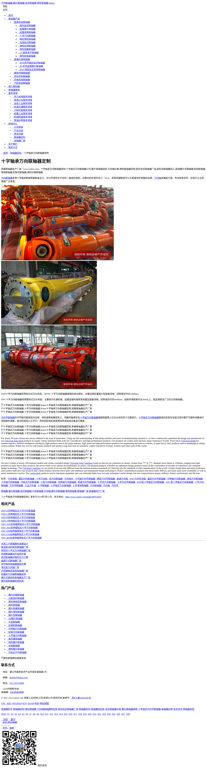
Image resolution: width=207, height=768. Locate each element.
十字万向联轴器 (26, 36)
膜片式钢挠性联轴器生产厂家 (15, 577)
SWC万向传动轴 (138, 479)
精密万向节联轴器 (106, 479)
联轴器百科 (18, 137)
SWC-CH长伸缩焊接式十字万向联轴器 (20, 534)
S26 (118, 714)
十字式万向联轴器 (106, 482)
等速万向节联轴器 (87, 482)
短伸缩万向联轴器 (67, 482)
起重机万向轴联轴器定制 (13, 574)
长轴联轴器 (13, 645)
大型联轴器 (13, 622)
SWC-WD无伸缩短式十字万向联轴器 (19, 527)
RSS (25, 703)
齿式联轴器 (26, 491)
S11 (46, 714)
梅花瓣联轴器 (14, 639)
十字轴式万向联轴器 (149, 417)
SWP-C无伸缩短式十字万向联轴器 (18, 514)
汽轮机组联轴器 (21, 83)
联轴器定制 (18, 709)
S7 (30, 714)
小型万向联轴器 (48, 482)
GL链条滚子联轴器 (28, 52)
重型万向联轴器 (26, 479)
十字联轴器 (43, 485)
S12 (51, 714)
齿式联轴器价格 (113, 709)
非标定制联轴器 (21, 76)
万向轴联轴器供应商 (47, 709)
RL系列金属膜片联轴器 (30, 66)
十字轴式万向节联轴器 (149, 709)
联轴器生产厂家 (97, 491)
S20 (89, 714)
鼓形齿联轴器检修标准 (12, 581)
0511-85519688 (17, 683)
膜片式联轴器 (58, 491)
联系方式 (12, 147)
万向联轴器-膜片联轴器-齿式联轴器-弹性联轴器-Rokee (28, 3)
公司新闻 (17, 127)
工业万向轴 (30, 485)
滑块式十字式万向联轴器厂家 (15, 550)
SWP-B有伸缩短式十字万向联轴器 (18, 517)
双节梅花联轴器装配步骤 (13, 564)
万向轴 (157, 178)
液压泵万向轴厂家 (10, 567)
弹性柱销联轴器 (26, 46)
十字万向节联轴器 (126, 482)
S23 (104, 714)
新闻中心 (12, 124)
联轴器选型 (188, 709)
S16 (70, 714)
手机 (4, 728)
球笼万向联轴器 (195, 479)
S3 (16, 714)
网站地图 (44, 703)
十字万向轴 (41, 479)
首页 (10, 15)
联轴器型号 (6, 709)
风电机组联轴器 (21, 80)
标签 (37, 703)
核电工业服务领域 (22, 100)
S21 (94, 714)
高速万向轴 (122, 479)
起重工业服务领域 (22, 113)
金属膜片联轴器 (26, 29)
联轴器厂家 (82, 491)
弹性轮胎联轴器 (26, 56)
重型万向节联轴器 (156, 479)
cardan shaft (35, 473)
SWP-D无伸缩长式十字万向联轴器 (18, 511)
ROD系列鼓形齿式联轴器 (31, 63)
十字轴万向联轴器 (89, 417)
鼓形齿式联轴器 (26, 25)
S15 (65, 714)
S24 (109, 714)
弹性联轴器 (71, 491)
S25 (113, 714)
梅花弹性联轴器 (26, 39)
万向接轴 (12, 479)
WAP (3, 714)
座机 (11, 728)
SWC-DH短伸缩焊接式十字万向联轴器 (20, 531)
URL (3, 703)
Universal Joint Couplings (81, 463)
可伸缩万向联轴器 (176, 479)
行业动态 (17, 130)
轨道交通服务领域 (22, 107)
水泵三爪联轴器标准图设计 (14, 544)
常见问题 (17, 134)
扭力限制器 (13, 86)
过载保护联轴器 (15, 598)
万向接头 (68, 479)
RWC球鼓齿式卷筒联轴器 (31, 69)
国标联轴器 (30, 709)
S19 (85, 714)
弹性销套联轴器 (26, 49)
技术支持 (177, 709)
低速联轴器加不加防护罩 (13, 554)
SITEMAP (17, 703)
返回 (4, 719)
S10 (42, 714)
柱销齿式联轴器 (26, 42)
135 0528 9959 (17, 692)
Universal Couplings (31, 468)
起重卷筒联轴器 (26, 32)
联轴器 (4, 491)
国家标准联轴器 (21, 22)
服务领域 (12, 93)
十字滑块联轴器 (80, 485)
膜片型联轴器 (14, 615)
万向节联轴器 (8, 417)
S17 (75, 714)
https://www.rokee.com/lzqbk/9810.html (83, 497)
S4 (19, 714)
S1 (8, 714)
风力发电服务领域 (22, 96)
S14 (61, 714)
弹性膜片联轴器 (15, 649)
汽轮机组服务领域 (22, 110)
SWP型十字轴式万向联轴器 (150, 482)
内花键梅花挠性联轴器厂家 (14, 571)
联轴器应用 (167, 709)
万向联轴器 (6, 178)
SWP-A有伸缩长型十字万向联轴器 (18, 521)
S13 (56, 714)
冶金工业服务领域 (22, 103)
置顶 (11, 719)
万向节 (115, 485)
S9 (37, 714)
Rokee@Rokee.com (19, 677)
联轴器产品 (13, 19)
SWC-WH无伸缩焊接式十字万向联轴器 (20, 524)
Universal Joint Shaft (14, 441)
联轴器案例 (13, 90)
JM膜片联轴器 (15, 618)
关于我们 (12, 144)
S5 (23, 714)
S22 (99, 714)
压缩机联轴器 (14, 625)
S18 (80, 714)
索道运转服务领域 (22, 120)
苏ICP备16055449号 (81, 698)
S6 (26, 714)
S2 (12, 714)
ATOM (30, 703)
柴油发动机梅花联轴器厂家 (14, 547)
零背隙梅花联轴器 (16, 601)
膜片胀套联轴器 (15, 608)
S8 (34, 714)
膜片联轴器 (14, 491)
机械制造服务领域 (22, 117)
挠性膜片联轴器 (15, 642)
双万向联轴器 (56, 479)
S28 (128, 714)
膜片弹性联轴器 (15, 612)
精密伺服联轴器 (21, 73)
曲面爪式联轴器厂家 (11, 560)
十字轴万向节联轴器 (85, 479)
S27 (123, 714)
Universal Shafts (188, 441)
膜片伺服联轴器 (15, 595)
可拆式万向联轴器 (30, 482)
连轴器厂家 (18, 140)
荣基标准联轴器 (21, 59)
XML (9, 703)
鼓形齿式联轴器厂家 (68, 709)
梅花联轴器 (13, 605)
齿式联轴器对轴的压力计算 (14, 557)
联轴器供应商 (97, 709)
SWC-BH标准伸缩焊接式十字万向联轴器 (21, 538)
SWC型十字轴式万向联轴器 (179, 482)
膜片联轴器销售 (129, 709)
